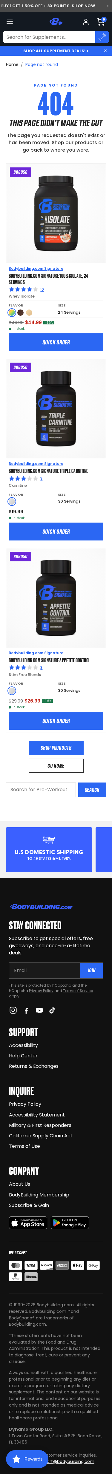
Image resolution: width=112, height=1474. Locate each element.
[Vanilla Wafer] (29, 312)
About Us (19, 1184)
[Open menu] (9, 21)
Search (92, 790)
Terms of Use (24, 1146)
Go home (56, 766)
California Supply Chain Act (41, 1135)
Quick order (56, 342)
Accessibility (23, 1045)
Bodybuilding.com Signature (36, 268)
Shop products (56, 748)
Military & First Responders (40, 1125)
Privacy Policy (41, 990)
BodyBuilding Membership (39, 1194)
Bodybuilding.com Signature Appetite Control (49, 659)
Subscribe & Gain (29, 1205)
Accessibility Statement (37, 1114)
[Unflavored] (12, 501)
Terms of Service (78, 990)
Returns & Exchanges (34, 1066)
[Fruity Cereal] (12, 312)
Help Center (23, 1055)
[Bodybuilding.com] (56, 21)
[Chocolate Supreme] (20, 312)
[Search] (102, 37)
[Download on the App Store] (28, 1222)
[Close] (105, 51)
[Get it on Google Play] (70, 1222)
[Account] (86, 21)
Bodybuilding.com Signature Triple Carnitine (48, 470)
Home (12, 64)
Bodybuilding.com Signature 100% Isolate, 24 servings (48, 278)
